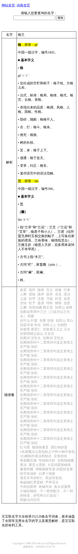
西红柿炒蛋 (59, 447)
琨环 (32, 290)
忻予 (32, 303)
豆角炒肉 (60, 456)
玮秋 (49, 303)
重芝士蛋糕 (37, 465)
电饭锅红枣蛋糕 (31, 482)
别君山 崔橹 (63, 307)
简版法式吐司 (30, 500)
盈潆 (40, 303)
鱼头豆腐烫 (62, 486)
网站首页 (8, 5)
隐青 (40, 290)
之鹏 (23, 307)
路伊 (40, 294)
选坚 (67, 303)
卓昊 (58, 294)
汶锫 (23, 303)
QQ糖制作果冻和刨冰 (36, 456)
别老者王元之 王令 (56, 329)
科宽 (58, 298)
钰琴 (32, 298)
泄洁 (67, 294)
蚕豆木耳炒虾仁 (31, 478)
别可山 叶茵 (28, 320)
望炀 (32, 294)
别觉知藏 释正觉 (41, 307)
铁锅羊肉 (45, 486)
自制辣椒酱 (65, 460)
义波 (23, 298)
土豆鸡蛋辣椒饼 (59, 465)
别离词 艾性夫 (30, 338)
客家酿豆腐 (28, 460)
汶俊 (40, 298)
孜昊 (23, 290)
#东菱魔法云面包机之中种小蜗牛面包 (47, 451)
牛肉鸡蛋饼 (28, 486)
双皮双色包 (53, 478)
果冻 (23, 465)
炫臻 (58, 290)
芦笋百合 (52, 482)
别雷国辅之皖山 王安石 (37, 333)
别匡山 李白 (64, 320)
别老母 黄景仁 (30, 329)
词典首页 (23, 5)
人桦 (23, 294)
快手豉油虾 (28, 473)
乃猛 (49, 298)
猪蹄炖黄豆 (40, 447)
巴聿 (67, 290)
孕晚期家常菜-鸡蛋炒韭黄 (54, 469)
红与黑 (25, 447)
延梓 (49, 294)
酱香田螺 (26, 469)
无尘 (49, 290)
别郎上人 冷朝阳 (55, 325)
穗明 (58, 303)
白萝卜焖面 (47, 473)
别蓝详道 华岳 (30, 325)
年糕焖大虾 (47, 460)
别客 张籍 (47, 320)
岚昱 (67, 298)
